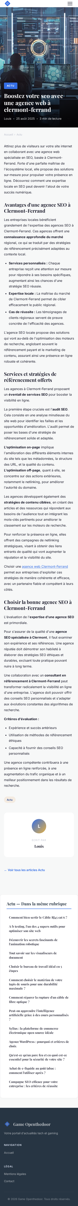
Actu (10, 85)
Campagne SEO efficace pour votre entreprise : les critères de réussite (33, 1084)
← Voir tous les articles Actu (24, 870)
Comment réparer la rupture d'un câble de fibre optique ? (39, 999)
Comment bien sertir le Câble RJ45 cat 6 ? (38, 917)
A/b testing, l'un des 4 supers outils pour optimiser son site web (37, 928)
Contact (9, 1181)
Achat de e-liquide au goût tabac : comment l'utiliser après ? (32, 1070)
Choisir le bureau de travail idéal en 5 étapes (35, 968)
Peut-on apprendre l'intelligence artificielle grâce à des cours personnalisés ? (39, 1015)
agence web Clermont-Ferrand (45, 566)
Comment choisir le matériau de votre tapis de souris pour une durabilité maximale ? (35, 984)
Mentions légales (15, 1174)
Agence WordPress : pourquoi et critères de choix (39, 1044)
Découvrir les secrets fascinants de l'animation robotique (33, 942)
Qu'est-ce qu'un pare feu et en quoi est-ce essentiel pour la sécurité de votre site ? (38, 1057)
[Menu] (70, 3)
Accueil (8, 134)
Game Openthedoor (32, 1124)
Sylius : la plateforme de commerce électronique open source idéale (33, 1030)
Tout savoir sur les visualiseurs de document (33, 955)
